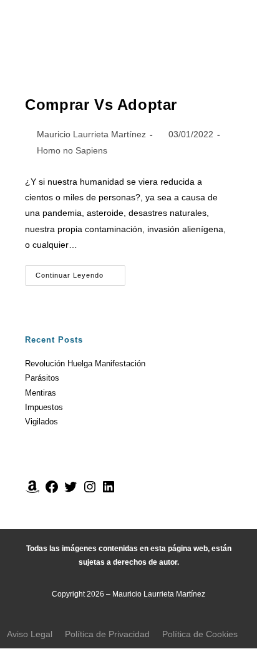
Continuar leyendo (80, 272)
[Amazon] (32, 491)
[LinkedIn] (108, 491)
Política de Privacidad (107, 634)
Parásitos (42, 378)
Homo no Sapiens (72, 150)
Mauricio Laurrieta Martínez (91, 134)
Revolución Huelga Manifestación (85, 363)
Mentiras (40, 393)
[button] (128, 41)
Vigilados (41, 421)
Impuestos (44, 407)
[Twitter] (70, 491)
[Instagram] (89, 491)
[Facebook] (51, 491)
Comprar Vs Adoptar (101, 104)
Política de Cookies (200, 634)
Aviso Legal (29, 634)
